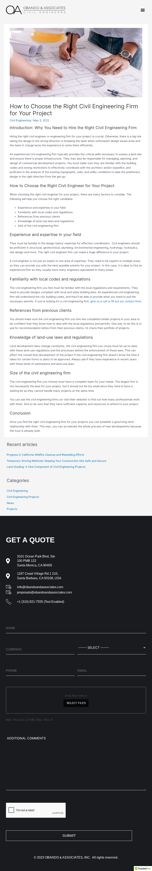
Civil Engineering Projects (23, 496)
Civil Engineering (20, 120)
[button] (143, 10)
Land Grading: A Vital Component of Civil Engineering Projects (46, 466)
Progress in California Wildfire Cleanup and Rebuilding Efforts (45, 454)
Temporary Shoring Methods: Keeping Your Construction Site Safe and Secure (56, 460)
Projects (12, 509)
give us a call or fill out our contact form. (116, 301)
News (10, 503)
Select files (76, 703)
